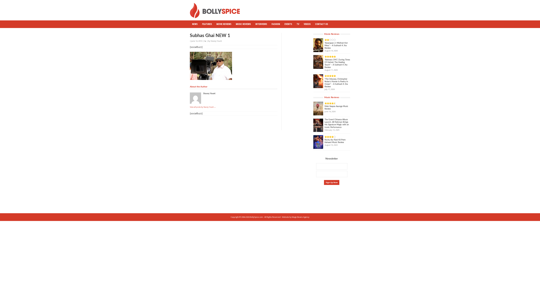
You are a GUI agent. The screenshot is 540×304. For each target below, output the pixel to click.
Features (207, 24)
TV (298, 24)
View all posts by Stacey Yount (203, 107)
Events (288, 24)
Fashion (276, 24)
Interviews (261, 24)
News (195, 24)
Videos (307, 24)
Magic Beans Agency (300, 217)
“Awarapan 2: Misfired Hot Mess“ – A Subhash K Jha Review (336, 45)
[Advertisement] (299, 9)
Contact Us (321, 24)
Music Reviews (243, 24)
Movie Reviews (223, 24)
